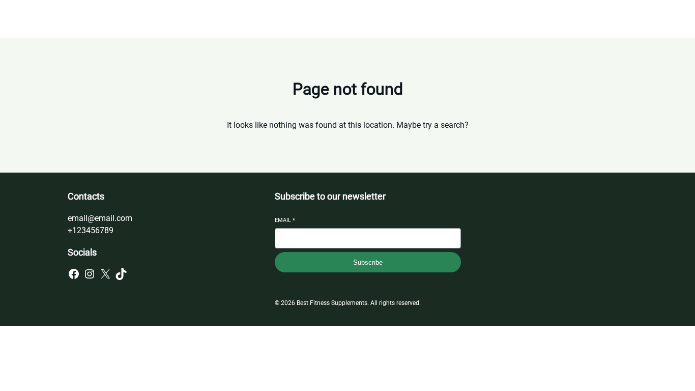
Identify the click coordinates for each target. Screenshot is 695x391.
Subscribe (368, 262)
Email (285, 220)
